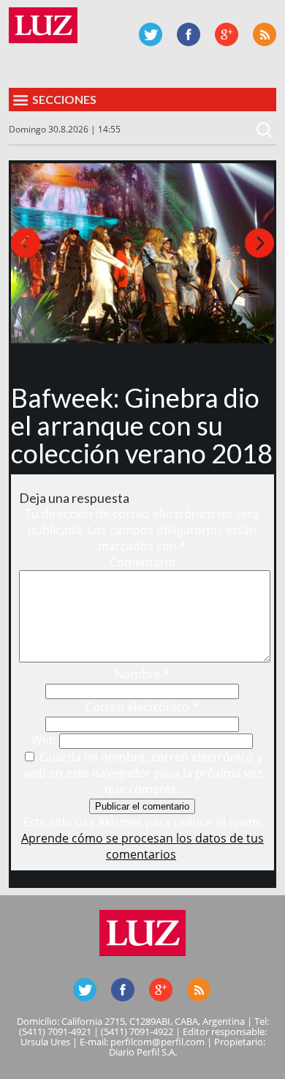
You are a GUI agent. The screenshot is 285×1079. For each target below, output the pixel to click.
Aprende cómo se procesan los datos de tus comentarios (142, 846)
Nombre (142, 674)
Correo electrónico (142, 707)
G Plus (226, 34)
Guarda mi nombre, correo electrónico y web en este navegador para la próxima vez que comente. (143, 773)
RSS (264, 34)
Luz (43, 25)
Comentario (142, 562)
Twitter (150, 34)
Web (43, 740)
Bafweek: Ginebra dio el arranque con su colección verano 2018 (142, 425)
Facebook (188, 34)
